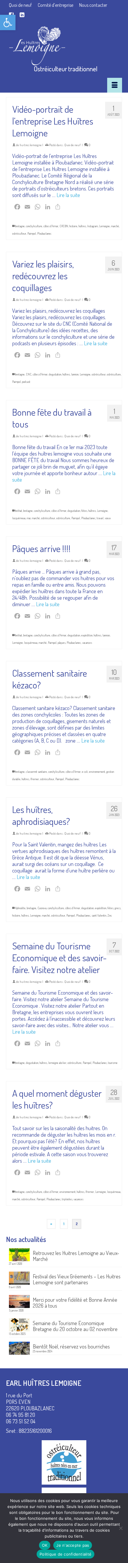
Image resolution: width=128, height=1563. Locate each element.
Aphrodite (20, 908)
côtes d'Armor (50, 226)
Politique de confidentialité (65, 1554)
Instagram (92, 226)
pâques (61, 642)
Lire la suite (68, 195)
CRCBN (64, 226)
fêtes (84, 510)
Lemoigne (104, 226)
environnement (97, 771)
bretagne (20, 226)
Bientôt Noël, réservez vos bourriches (71, 1346)
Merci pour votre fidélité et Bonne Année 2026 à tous (75, 1302)
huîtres (82, 226)
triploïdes (67, 1199)
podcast (26, 381)
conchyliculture (34, 226)
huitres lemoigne (31, 145)
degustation (55, 374)
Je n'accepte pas (72, 1545)
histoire (73, 226)
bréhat (18, 510)
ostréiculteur (19, 233)
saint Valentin (99, 915)
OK (45, 1545)
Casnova (42, 908)
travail (100, 518)
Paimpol (31, 233)
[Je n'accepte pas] (121, 1528)
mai (29, 518)
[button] (7, 22)
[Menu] (114, 85)
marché (115, 226)
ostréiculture (114, 374)
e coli (85, 771)
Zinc (109, 915)
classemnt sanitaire (36, 771)
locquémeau (19, 518)
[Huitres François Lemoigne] (65, 46)
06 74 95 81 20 (20, 1415)
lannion (75, 374)
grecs (118, 908)
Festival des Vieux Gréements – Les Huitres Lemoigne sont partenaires (77, 1279)
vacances (87, 642)
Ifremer (34, 779)
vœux (108, 518)
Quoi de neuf (72, 145)
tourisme (113, 1062)
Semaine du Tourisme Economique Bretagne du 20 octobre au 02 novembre (75, 1326)
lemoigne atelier (57, 1062)
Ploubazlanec (44, 233)
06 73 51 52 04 (20, 1421)
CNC (29, 374)
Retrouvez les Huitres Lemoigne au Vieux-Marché (76, 1256)
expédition (87, 635)
